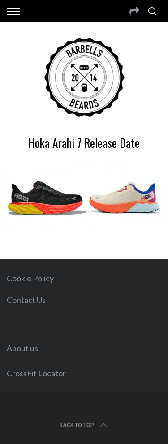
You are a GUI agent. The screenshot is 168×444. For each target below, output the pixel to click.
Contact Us (26, 300)
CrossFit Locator (36, 373)
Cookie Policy (30, 278)
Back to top (77, 425)
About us (22, 348)
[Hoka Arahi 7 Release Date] (84, 230)
